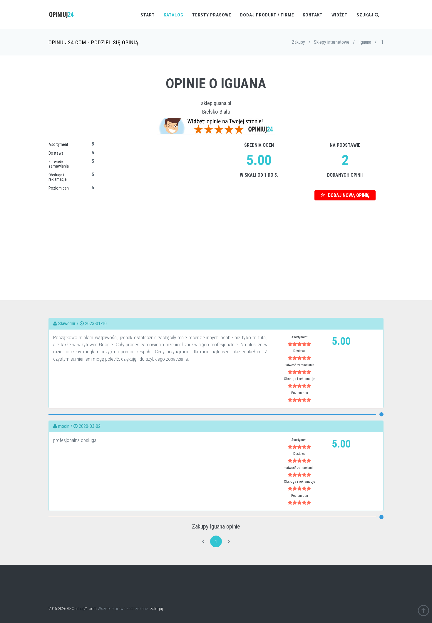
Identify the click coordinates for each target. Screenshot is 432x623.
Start (147, 15)
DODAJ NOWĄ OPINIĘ (348, 195)
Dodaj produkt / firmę (267, 15)
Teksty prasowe (211, 15)
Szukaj (365, 15)
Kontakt (313, 15)
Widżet (339, 15)
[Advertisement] (216, 241)
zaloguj (156, 608)
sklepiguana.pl (216, 103)
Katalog (173, 15)
